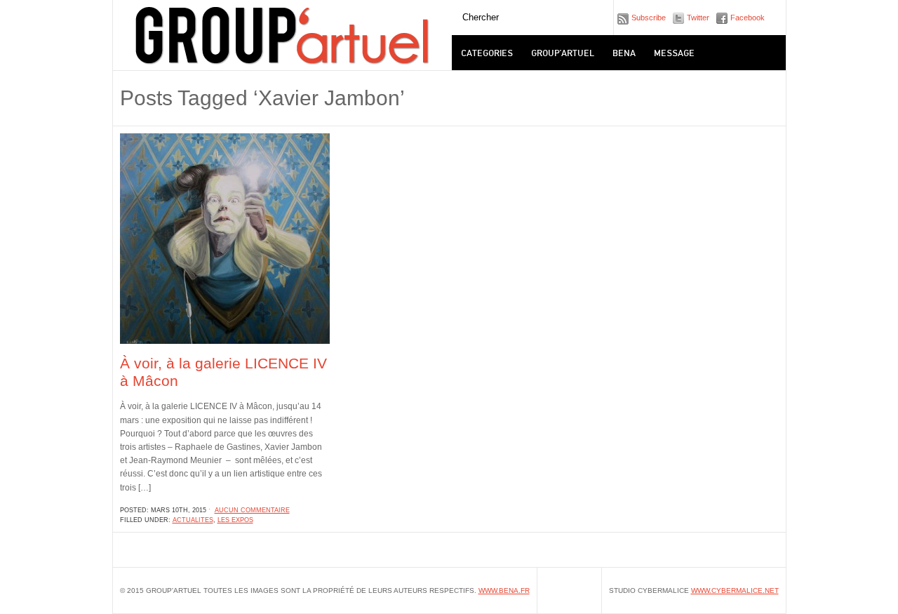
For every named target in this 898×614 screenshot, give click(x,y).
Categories (487, 52)
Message (674, 52)
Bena (624, 52)
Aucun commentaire (252, 510)
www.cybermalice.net (735, 590)
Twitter (698, 17)
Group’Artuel (562, 52)
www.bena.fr (504, 590)
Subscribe (648, 17)
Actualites (193, 519)
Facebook (747, 17)
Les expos (235, 519)
